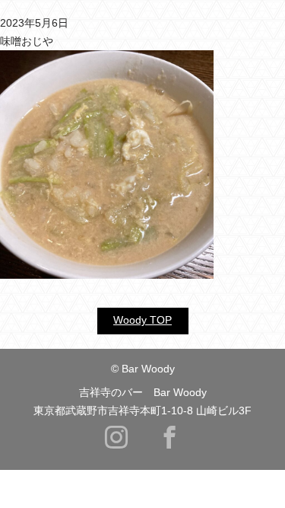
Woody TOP (142, 320)
